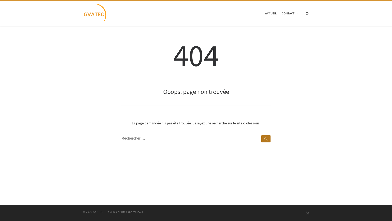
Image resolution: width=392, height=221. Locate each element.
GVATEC (98, 212)
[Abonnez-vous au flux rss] (307, 213)
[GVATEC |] (95, 12)
